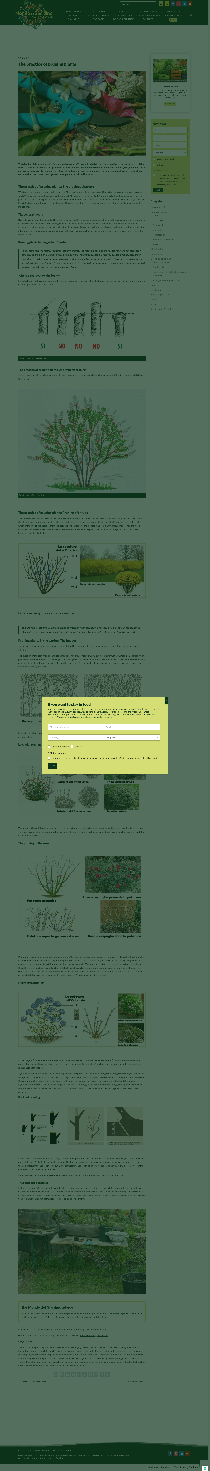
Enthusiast (79, 746)
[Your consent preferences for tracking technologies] (205, 1468)
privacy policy (71, 758)
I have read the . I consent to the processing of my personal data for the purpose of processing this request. (104, 758)
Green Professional (60, 746)
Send (53, 765)
